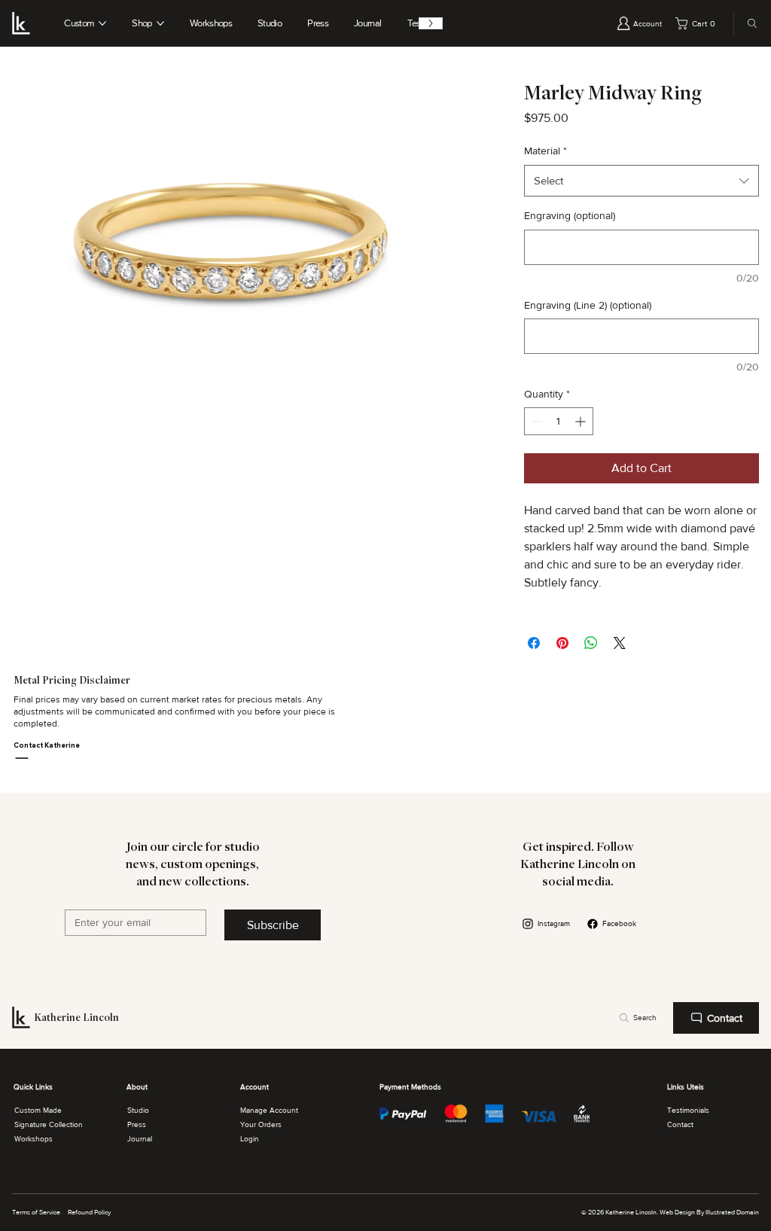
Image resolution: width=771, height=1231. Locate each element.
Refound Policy (89, 1212)
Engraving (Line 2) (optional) (587, 305)
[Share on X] (620, 643)
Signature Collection (48, 1124)
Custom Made (38, 1110)
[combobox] (641, 181)
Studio (138, 1110)
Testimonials (688, 1110)
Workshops (33, 1139)
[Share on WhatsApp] (591, 643)
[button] (698, 23)
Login (249, 1139)
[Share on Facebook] (534, 643)
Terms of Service (36, 1212)
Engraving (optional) (569, 215)
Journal (139, 1139)
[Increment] (581, 421)
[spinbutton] (558, 421)
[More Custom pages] (102, 23)
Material (545, 151)
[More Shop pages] (160, 23)
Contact (680, 1124)
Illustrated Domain (732, 1212)
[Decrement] (535, 421)
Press (136, 1124)
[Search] (748, 23)
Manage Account (269, 1110)
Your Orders (261, 1124)
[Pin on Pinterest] (562, 643)
